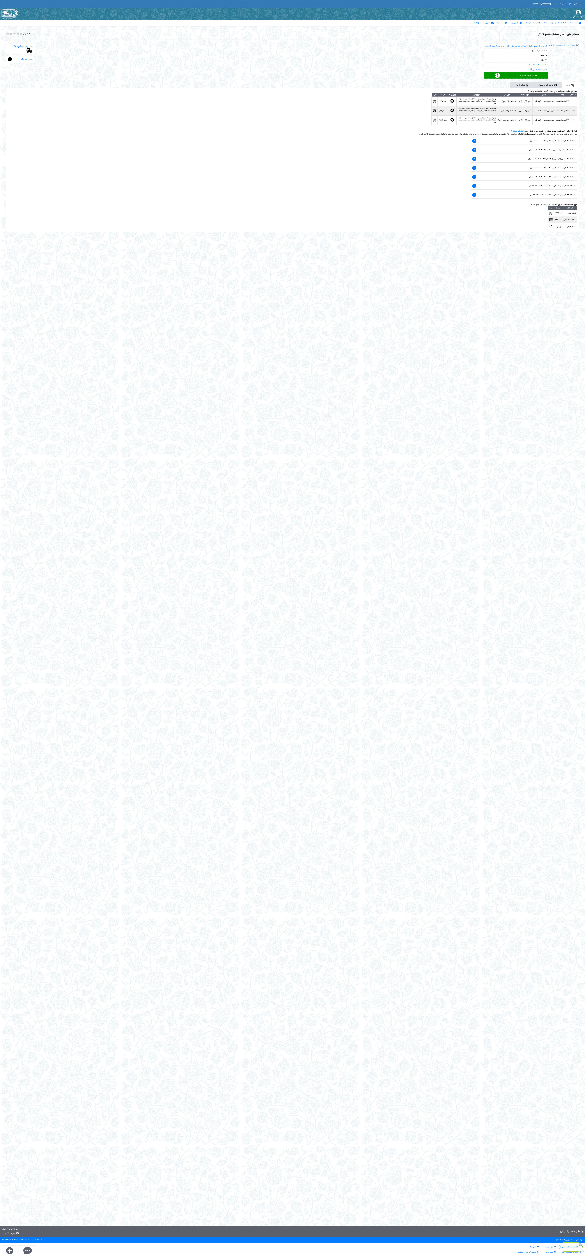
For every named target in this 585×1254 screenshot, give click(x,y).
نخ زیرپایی (515, 22)
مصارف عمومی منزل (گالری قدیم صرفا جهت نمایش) (505, 46)
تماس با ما (487, 22)
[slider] (14, 34)
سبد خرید (501, 22)
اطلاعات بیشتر (518, 131)
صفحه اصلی (574, 22)
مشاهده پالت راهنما (538, 64)
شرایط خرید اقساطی (528, 75)
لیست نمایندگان (531, 22)
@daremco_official (10, 1239)
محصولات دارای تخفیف (527, 1252)
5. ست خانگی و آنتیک (537, 46)
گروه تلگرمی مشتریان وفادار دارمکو (569, 1239)
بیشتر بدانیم (28, 59)
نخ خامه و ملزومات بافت (553, 22)
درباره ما (474, 22)
